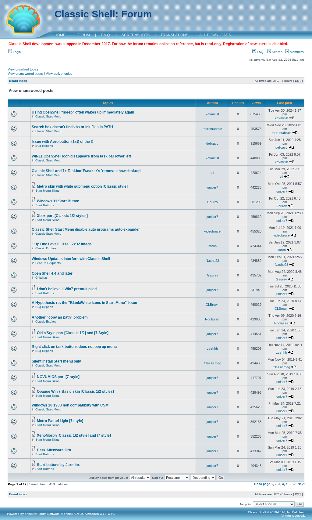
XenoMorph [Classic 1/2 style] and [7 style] (74, 435)
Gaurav (212, 202)
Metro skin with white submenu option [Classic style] (82, 186)
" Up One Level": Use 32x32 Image (62, 244)
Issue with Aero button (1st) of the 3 (62, 141)
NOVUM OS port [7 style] (58, 377)
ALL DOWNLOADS (215, 35)
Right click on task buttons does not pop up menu (74, 347)
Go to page (262, 484)
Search (276, 52)
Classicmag (212, 363)
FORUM (83, 35)
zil (212, 173)
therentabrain (212, 129)
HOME (60, 35)
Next (301, 484)
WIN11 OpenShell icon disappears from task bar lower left (81, 156)
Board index (18, 80)
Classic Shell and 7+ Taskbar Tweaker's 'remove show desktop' (86, 171)
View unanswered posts (25, 73)
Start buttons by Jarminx (58, 465)
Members (296, 52)
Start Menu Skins (47, 190)
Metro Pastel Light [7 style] (60, 421)
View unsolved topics (23, 69)
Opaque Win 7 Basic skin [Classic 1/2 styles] (75, 391)
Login (16, 52)
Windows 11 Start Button (58, 201)
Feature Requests (48, 263)
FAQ (260, 52)
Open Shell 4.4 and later (52, 273)
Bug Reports (44, 145)
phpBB (29, 513)
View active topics (59, 73)
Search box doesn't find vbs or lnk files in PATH (72, 127)
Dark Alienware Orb (54, 450)
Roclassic (212, 319)
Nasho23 (212, 260)
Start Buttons (44, 205)
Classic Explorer (46, 248)
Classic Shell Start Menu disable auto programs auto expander (86, 229)
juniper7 (212, 187)
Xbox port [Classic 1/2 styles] (62, 216)
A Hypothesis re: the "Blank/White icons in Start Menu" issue (84, 303)
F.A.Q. (106, 35)
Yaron (212, 246)
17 (294, 484)
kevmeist (212, 114)
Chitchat (41, 277)
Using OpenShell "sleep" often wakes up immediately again (83, 112)
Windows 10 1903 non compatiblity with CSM (70, 405)
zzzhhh (212, 348)
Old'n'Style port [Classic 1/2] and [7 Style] (72, 333)
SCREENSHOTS (136, 35)
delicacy (212, 143)
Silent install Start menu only (56, 361)
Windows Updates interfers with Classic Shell (71, 259)
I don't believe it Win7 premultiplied (67, 289)
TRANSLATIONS (174, 35)
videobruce (212, 231)
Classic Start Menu (48, 116)
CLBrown (212, 304)
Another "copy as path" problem (60, 317)
